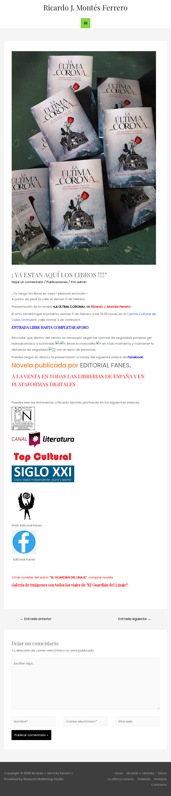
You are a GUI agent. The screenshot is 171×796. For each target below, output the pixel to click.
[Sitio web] (138, 722)
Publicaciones (57, 282)
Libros (162, 773)
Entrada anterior (36, 618)
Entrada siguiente (134, 618)
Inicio (119, 773)
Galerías (143, 779)
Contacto (159, 784)
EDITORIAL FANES (105, 365)
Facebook (135, 357)
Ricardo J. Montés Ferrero (85, 7)
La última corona (120, 779)
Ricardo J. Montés (140, 773)
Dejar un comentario (27, 282)
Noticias (160, 779)
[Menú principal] (85, 23)
